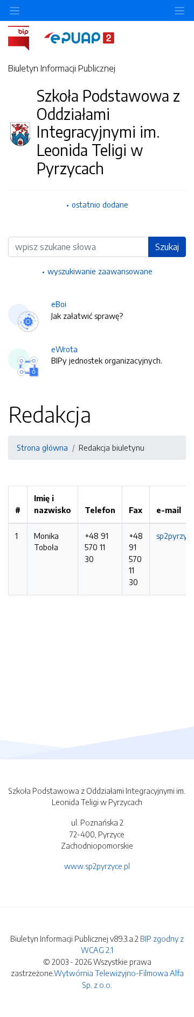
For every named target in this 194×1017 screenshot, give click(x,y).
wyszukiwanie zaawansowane (100, 271)
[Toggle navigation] (179, 10)
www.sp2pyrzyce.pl (97, 866)
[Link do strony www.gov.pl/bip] (25, 37)
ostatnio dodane (100, 204)
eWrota (64, 349)
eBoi (58, 304)
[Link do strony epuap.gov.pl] (79, 37)
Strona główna (42, 447)
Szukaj (167, 246)
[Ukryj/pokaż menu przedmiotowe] (14, 10)
